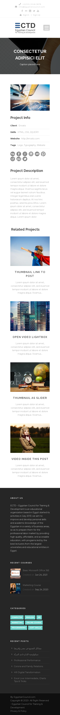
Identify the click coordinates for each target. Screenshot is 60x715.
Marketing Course (32, 585)
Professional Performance (27, 660)
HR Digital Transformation (27, 672)
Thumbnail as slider (30, 397)
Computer (17, 617)
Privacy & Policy (18, 711)
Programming (19, 628)
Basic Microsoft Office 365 (36, 570)
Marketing (17, 623)
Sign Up (36, 15)
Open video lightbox (30, 337)
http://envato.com (30, 138)
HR (39, 617)
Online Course (34, 623)
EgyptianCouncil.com (24, 697)
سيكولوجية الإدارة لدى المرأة (26, 654)
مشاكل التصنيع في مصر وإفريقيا (28, 648)
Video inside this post (30, 458)
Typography (30, 145)
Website (41, 145)
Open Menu (46, 28)
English (30, 617)
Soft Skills (35, 628)
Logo (20, 145)
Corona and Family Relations (28, 666)
